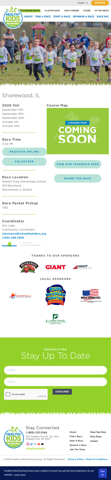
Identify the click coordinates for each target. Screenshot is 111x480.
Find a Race (43, 16)
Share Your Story (98, 432)
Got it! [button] (102, 473)
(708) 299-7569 (13, 238)
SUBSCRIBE (62, 391)
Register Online (24, 152)
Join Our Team (77, 449)
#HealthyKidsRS (35, 449)
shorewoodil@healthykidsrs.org (24, 234)
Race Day (103, 16)
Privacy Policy (76, 459)
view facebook (77, 164)
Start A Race (61, 16)
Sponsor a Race (83, 16)
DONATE (100, 3)
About (28, 16)
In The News (102, 11)
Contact (94, 441)
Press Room (96, 437)
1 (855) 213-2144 (36, 432)
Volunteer (24, 161)
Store (86, 11)
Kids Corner (71, 11)
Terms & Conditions (96, 459)
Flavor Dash (52, 11)
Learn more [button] (19, 474)
